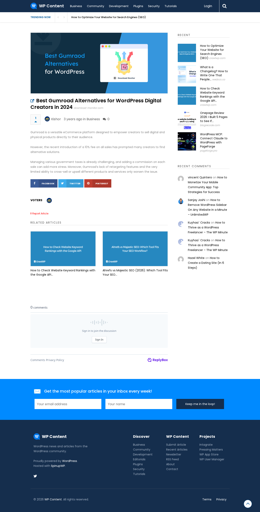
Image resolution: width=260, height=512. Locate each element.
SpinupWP (58, 466)
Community (95, 6)
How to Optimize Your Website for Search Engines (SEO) (108, 17)
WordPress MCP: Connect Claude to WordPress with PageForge (214, 140)
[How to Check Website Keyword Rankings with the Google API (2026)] (63, 248)
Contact (172, 469)
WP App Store (209, 454)
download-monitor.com (88, 108)
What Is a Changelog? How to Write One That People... (214, 73)
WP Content (53, 499)
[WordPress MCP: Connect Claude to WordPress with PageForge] (187, 141)
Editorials (139, 459)
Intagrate (206, 445)
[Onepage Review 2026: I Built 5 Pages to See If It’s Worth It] (187, 120)
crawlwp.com (217, 58)
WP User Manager (211, 459)
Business (76, 6)
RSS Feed (172, 459)
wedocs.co (218, 79)
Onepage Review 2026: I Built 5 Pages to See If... (214, 117)
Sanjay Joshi (196, 200)
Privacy (221, 499)
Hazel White (196, 258)
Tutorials (171, 6)
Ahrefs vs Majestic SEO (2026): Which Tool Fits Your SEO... (135, 272)
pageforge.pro (208, 150)
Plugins (138, 6)
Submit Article (176, 445)
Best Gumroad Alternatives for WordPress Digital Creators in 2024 (95, 104)
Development (119, 6)
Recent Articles (176, 450)
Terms (206, 499)
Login (208, 6)
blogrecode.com (210, 125)
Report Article (40, 213)
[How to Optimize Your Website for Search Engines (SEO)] (187, 53)
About (170, 464)
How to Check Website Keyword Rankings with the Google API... (62, 272)
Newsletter (173, 454)
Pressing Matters (211, 450)
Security (154, 6)
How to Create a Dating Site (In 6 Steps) (206, 263)
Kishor (56, 119)
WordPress (69, 461)
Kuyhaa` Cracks (199, 223)
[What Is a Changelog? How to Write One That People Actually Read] (187, 74)
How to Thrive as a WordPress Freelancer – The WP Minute (208, 227)
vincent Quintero (200, 177)
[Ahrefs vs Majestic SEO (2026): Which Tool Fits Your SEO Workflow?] (135, 248)
